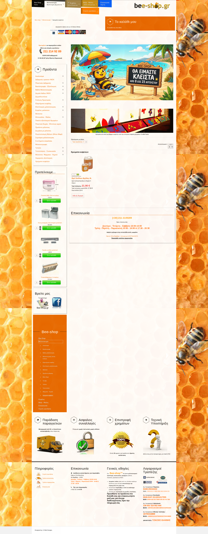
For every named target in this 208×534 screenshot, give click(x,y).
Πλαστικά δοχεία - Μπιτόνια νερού (48, 124)
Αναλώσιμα (39, 76)
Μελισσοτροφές (41, 144)
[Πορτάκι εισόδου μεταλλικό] (50, 248)
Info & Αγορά (78, 196)
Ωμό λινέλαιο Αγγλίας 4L (82, 178)
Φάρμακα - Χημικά (48, 391)
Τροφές (45, 380)
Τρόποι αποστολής (48, 478)
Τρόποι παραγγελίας (48, 482)
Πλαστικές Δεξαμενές (43, 83)
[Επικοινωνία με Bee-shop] (38, 488)
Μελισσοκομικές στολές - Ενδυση (49, 357)
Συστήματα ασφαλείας (43, 141)
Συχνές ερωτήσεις (45, 409)
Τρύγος (38, 148)
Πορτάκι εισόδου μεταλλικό (50, 250)
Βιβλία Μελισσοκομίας (43, 90)
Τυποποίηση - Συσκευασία (45, 151)
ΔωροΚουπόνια (41, 97)
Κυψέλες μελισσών (42, 110)
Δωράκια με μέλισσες (43, 131)
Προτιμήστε (42, 45)
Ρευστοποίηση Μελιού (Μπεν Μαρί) (48, 134)
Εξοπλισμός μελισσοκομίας (45, 107)
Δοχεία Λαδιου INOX (43, 93)
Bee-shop (37, 20)
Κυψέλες (42, 399)
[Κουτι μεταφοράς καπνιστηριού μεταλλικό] (50, 220)
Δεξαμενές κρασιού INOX (44, 80)
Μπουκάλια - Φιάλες (43, 117)
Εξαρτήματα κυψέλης (43, 103)
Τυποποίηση (46, 388)
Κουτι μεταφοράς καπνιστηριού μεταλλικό (50, 222)
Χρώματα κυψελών (42, 161)
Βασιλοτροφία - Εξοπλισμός (45, 86)
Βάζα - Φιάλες (43, 402)
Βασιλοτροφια (46, 349)
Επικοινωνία (43, 406)
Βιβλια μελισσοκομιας (48, 352)
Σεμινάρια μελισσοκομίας (44, 138)
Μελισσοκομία (46, 20)
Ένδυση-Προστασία (42, 100)
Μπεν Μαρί (46, 377)
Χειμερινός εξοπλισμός (43, 158)
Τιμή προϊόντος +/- (78, 142)
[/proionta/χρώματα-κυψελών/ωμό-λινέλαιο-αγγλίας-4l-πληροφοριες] (88, 172)
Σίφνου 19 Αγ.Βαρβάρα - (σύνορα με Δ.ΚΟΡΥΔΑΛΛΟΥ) (122, 236)
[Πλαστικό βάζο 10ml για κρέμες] (50, 193)
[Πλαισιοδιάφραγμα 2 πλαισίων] (50, 275)
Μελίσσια (38, 114)
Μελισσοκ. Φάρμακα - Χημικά (46, 155)
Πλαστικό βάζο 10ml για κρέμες (50, 195)
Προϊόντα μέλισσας (42, 127)
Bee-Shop (42, 338)
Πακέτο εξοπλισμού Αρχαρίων (46, 120)
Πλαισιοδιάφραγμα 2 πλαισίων (50, 277)
